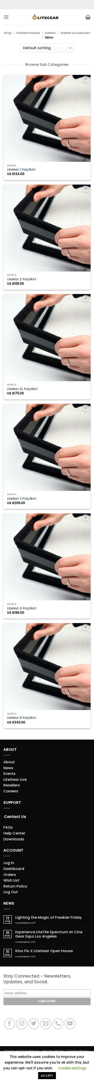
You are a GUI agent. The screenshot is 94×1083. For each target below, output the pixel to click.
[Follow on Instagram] (21, 1024)
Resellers (11, 785)
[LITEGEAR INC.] (47, 17)
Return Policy (15, 886)
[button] (6, 17)
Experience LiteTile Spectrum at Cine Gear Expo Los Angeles (48, 934)
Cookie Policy (78, 1051)
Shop (8, 33)
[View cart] (88, 17)
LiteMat (50, 33)
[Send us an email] (46, 1024)
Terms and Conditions (22, 1051)
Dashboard (13, 868)
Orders (9, 874)
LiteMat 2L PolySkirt (22, 389)
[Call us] (58, 1024)
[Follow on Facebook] (9, 1024)
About (9, 762)
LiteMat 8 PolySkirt (21, 718)
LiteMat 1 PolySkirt (21, 170)
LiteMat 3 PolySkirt (21, 499)
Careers (10, 791)
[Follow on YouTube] (70, 1024)
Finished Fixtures (28, 33)
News (8, 768)
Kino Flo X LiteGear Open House (44, 951)
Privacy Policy (54, 1051)
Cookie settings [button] (72, 1068)
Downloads (13, 839)
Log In (8, 862)
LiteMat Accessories (75, 33)
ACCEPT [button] (47, 1075)
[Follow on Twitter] (33, 1024)
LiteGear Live (15, 779)
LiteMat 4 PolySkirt (22, 608)
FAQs (8, 827)
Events (9, 773)
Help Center (14, 833)
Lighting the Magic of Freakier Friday (48, 917)
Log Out (10, 892)
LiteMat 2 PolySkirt (21, 279)
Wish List (11, 880)
